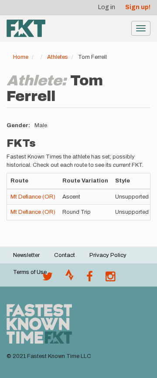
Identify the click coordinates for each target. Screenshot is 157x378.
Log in (106, 7)
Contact (64, 255)
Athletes (57, 57)
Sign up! (137, 7)
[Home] (26, 28)
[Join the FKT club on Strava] (69, 279)
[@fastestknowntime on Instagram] (110, 279)
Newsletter (26, 255)
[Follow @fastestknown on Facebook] (89, 279)
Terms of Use (30, 272)
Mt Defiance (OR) (32, 197)
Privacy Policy (107, 255)
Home (20, 57)
